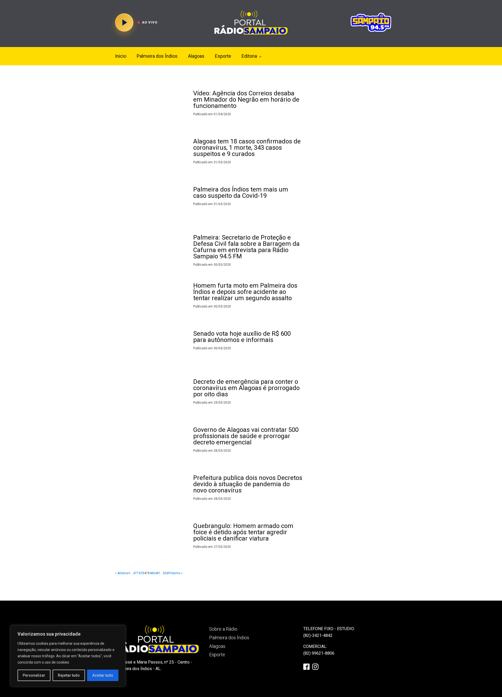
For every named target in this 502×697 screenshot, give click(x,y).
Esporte (223, 56)
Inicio (120, 56)
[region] (68, 656)
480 (152, 573)
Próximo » (175, 573)
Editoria (249, 56)
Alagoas (196, 56)
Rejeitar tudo (69, 675)
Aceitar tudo (102, 675)
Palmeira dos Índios (157, 56)
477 (136, 573)
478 (141, 573)
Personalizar (34, 675)
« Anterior (122, 573)
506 (165, 573)
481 (158, 573)
